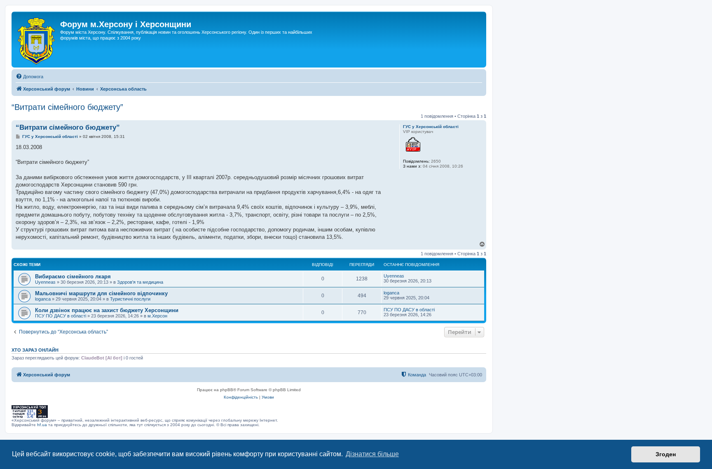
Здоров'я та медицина (140, 282)
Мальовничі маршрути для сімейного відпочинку (101, 293)
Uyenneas (45, 282)
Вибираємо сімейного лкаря (73, 276)
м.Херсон (157, 315)
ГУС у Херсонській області (431, 126)
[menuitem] (29, 77)
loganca (43, 298)
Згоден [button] (666, 454)
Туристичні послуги (130, 298)
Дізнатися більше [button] (372, 453)
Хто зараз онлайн (35, 350)
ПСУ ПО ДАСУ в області (60, 315)
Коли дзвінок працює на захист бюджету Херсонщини (106, 310)
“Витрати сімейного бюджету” (67, 107)
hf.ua (42, 424)
